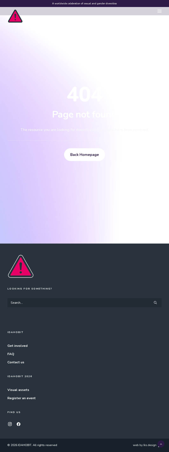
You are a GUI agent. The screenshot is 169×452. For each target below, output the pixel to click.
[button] (159, 11)
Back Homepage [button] (84, 154)
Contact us (15, 362)
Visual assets (18, 390)
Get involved (17, 346)
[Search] (84, 302)
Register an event (21, 398)
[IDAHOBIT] (15, 11)
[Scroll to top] (160, 443)
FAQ (10, 354)
